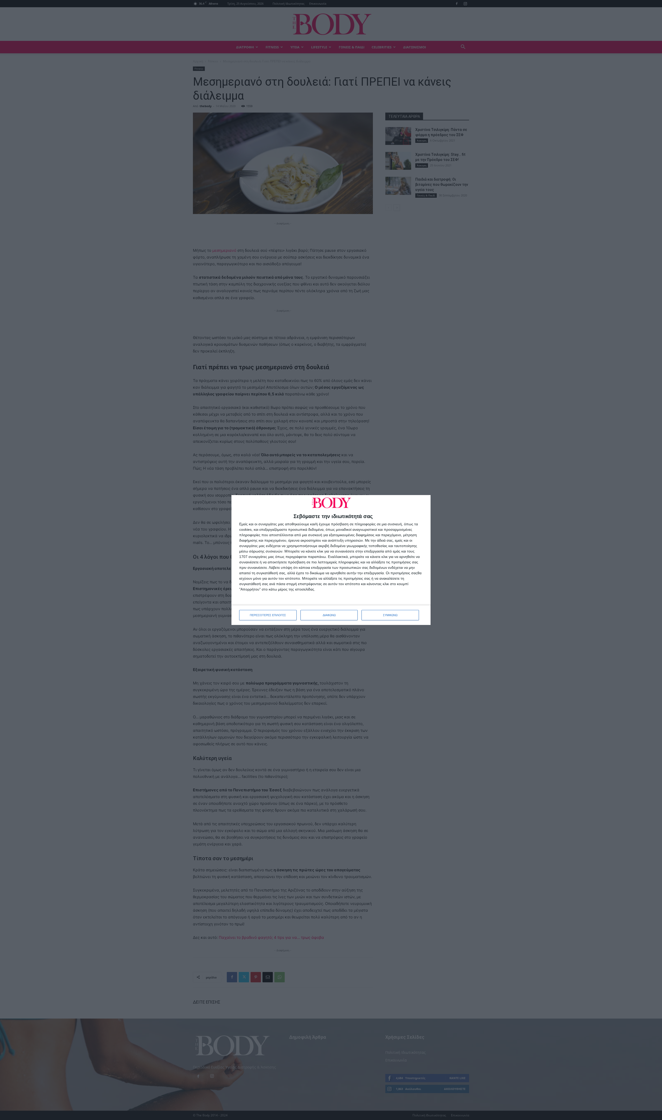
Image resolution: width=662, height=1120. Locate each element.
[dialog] (331, 560)
